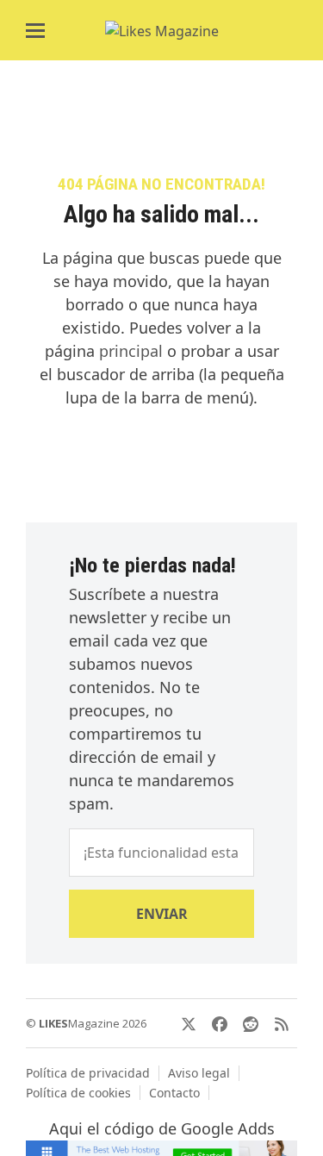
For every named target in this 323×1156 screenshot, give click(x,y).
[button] (35, 30)
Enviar (162, 913)
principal (131, 351)
